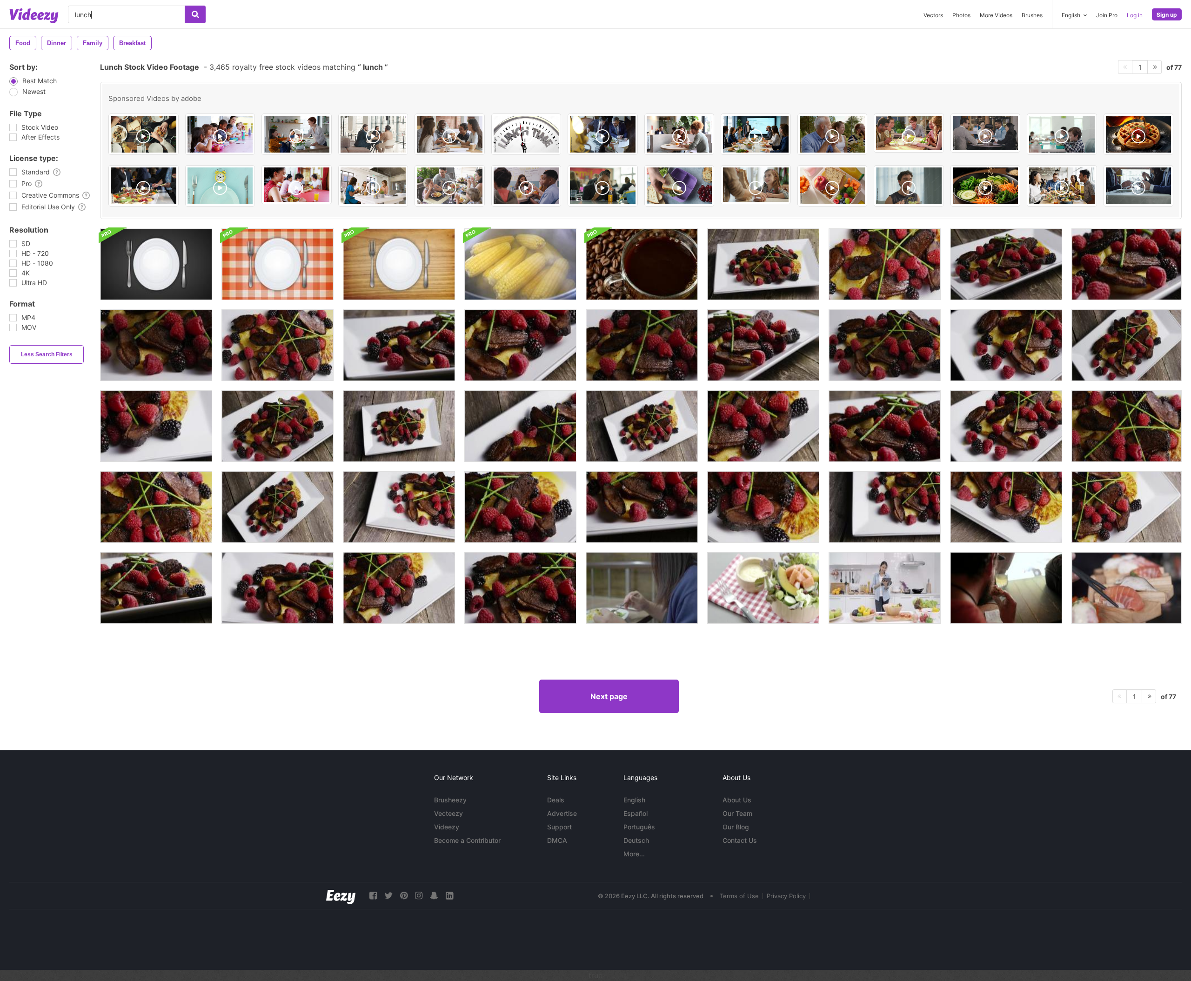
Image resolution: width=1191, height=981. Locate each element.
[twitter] (388, 895)
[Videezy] (34, 15)
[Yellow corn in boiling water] (520, 264)
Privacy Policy (786, 896)
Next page (609, 696)
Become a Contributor (467, 840)
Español (635, 813)
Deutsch (636, 840)
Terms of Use (739, 896)
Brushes (1032, 15)
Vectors (933, 15)
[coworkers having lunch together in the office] (679, 134)
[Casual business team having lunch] (909, 133)
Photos (961, 15)
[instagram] (418, 895)
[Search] (195, 14)
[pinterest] (404, 895)
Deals (555, 800)
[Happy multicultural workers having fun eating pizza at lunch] (985, 133)
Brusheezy (450, 800)
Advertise (562, 813)
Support (559, 827)
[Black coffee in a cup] (642, 264)
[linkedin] (449, 895)
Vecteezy (448, 813)
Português (639, 827)
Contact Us (740, 840)
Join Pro (1106, 15)
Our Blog (736, 827)
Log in (1135, 15)
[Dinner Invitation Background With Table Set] (156, 264)
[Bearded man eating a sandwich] (1006, 588)
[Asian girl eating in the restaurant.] (642, 588)
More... (634, 854)
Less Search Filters (47, 354)
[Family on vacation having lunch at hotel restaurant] (450, 186)
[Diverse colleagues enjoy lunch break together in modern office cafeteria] (1062, 186)
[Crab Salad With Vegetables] (763, 588)
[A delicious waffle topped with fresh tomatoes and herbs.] (1139, 134)
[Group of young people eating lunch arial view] (143, 134)
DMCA (557, 840)
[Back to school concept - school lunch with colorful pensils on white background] (832, 186)
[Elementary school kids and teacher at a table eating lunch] (220, 134)
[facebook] (373, 895)
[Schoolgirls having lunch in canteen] (296, 184)
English (634, 800)
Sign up (1167, 14)
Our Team (737, 813)
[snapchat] (434, 895)
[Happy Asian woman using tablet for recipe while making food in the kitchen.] (885, 588)
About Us (737, 800)
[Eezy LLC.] (340, 895)
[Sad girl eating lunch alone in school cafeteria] (603, 186)
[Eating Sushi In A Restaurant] (1126, 588)
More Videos (996, 15)
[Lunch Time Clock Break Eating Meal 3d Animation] (526, 134)
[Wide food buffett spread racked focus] (143, 186)
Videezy (446, 827)
